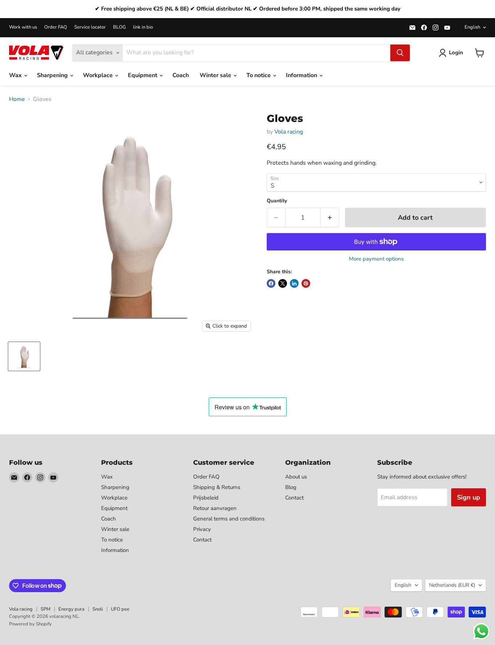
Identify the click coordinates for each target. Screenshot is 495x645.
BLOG (119, 27)
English (472, 27)
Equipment (143, 75)
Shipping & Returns (216, 487)
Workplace (98, 75)
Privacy (202, 529)
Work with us (23, 27)
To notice (259, 75)
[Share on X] (282, 283)
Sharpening (53, 75)
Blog (290, 487)
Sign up (468, 497)
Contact (202, 539)
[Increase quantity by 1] (330, 218)
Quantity (277, 201)
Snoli (97, 609)
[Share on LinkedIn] (294, 283)
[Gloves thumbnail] (24, 356)
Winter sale (216, 75)
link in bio (143, 27)
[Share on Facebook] (271, 283)
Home (17, 99)
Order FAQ (55, 27)
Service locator (90, 27)
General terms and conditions (229, 518)
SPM (45, 609)
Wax (16, 75)
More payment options (376, 259)
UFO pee (120, 609)
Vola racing (288, 132)
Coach (180, 75)
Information (302, 75)
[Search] (400, 53)
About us (296, 476)
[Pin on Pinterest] (305, 283)
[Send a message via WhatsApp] (481, 631)
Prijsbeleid (206, 497)
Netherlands (452, 585)
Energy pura (71, 609)
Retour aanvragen (215, 508)
